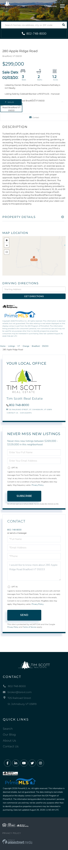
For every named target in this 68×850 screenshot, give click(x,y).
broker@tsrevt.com (20, 692)
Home (3, 346)
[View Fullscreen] (6, 252)
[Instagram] (40, 763)
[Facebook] (7, 763)
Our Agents (25, 413)
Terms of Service (29, 627)
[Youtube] (24, 763)
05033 (45, 346)
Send (24, 614)
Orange (26, 346)
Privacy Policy (37, 485)
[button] (63, 25)
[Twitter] (32, 763)
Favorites (52, 6)
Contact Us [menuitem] (11, 746)
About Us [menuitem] (9, 740)
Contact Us (12, 413)
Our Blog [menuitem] (9, 734)
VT (18, 346)
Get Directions (34, 296)
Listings (11, 346)
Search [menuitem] (8, 728)
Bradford (36, 346)
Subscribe (24, 495)
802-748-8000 (36, 34)
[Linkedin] (15, 763)
